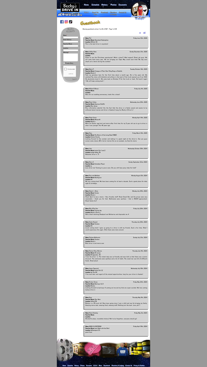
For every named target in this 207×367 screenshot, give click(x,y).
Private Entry (69, 63)
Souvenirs (122, 4)
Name (64, 35)
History (104, 4)
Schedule (95, 4)
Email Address (67, 40)
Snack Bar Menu (95, 13)
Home (86, 4)
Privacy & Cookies (139, 366)
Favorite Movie (67, 44)
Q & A (86, 12)
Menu (100, 366)
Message (65, 52)
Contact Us (122, 12)
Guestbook (104, 12)
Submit (74, 79)
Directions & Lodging (113, 13)
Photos (113, 4)
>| (144, 33)
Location (65, 48)
